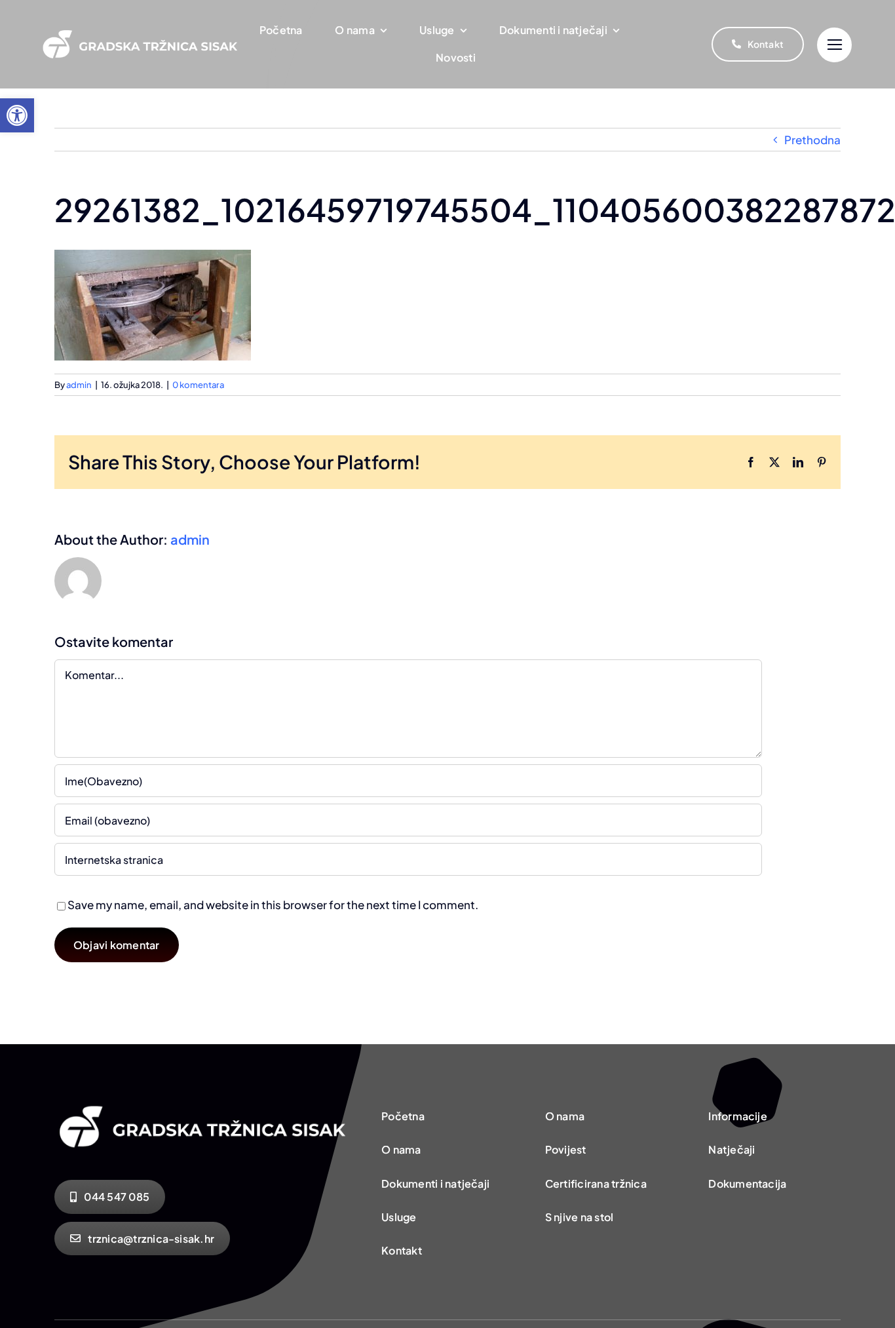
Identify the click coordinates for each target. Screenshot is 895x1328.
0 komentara (198, 385)
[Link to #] (834, 45)
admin (79, 385)
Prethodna (812, 139)
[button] (17, 115)
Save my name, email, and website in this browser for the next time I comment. (272, 904)
